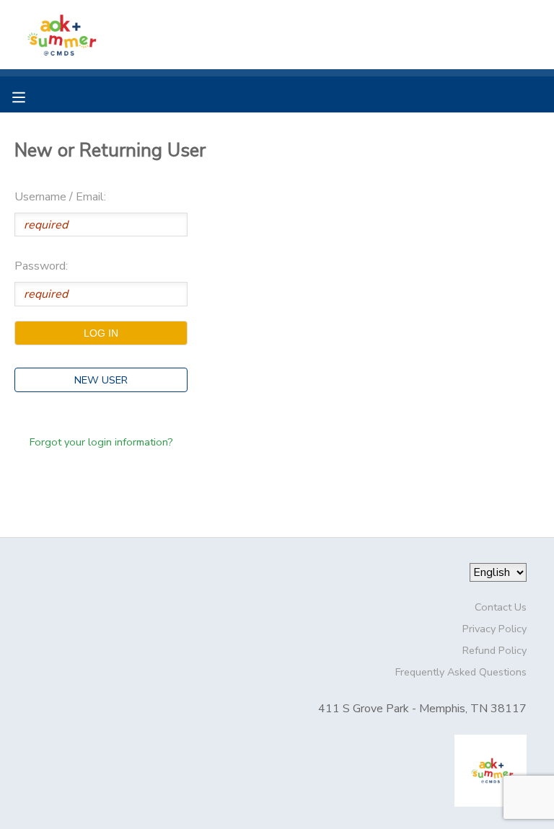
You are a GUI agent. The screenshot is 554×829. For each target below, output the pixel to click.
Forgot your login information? (101, 442)
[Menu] (29, 95)
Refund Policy (494, 650)
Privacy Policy (494, 628)
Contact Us (501, 607)
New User (101, 380)
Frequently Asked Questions (461, 672)
